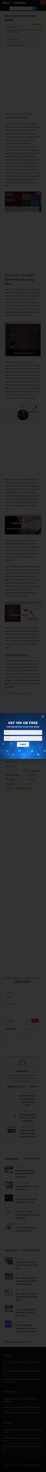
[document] (23, 736)
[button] (43, 716)
